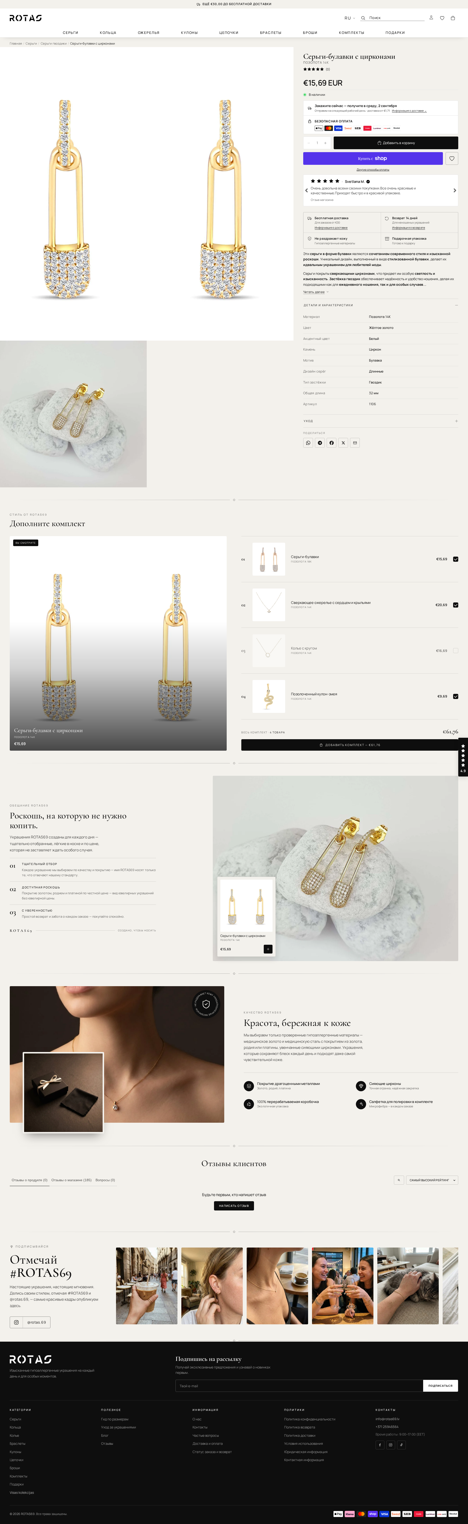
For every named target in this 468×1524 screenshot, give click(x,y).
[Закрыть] (327, 728)
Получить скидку (184, 786)
